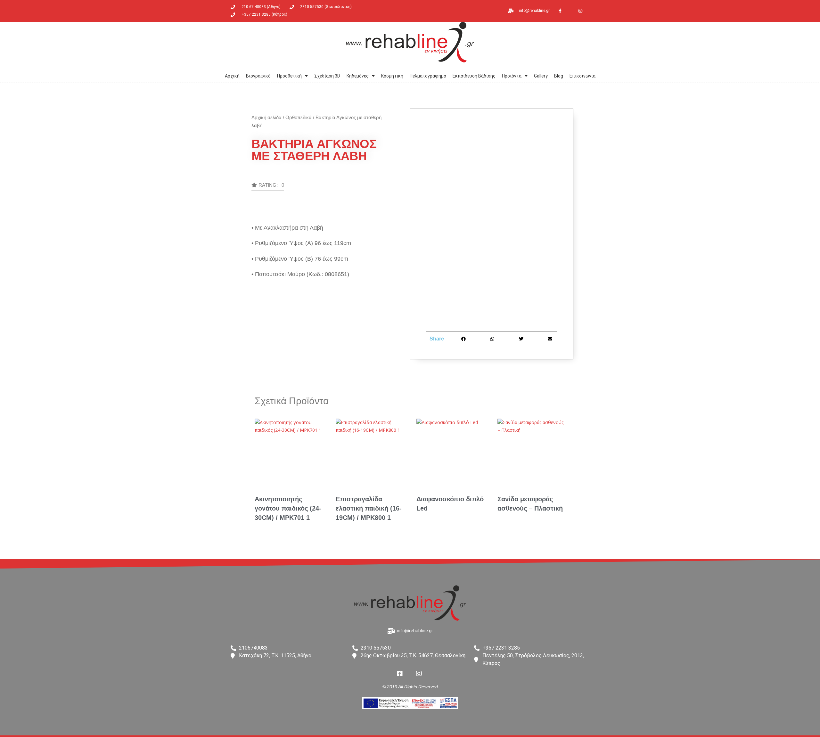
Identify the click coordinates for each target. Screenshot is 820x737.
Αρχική (232, 75)
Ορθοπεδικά (298, 117)
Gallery (541, 75)
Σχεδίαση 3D (327, 75)
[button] (267, 187)
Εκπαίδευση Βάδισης (474, 75)
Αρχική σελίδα (266, 117)
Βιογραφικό (258, 75)
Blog (558, 75)
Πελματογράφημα (428, 75)
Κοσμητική (392, 75)
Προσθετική (289, 75)
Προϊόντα (511, 75)
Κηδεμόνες (358, 75)
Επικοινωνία (582, 75)
